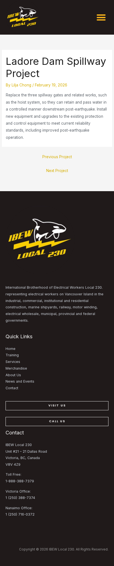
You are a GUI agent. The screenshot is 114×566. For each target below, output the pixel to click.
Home (10, 349)
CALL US (57, 421)
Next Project (57, 170)
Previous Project (57, 157)
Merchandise (16, 368)
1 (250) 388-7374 (20, 498)
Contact (12, 388)
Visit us (57, 405)
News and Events (20, 381)
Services (13, 362)
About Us (13, 375)
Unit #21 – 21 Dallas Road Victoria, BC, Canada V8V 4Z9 (26, 458)
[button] (101, 17)
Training (12, 355)
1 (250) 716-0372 (20, 514)
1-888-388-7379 (20, 481)
